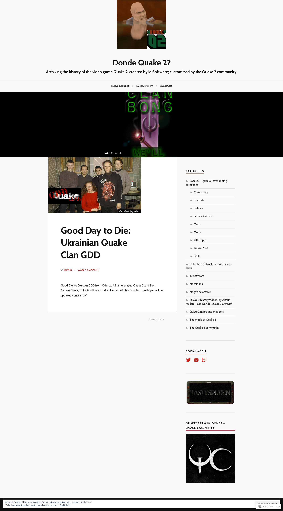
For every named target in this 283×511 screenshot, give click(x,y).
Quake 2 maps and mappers (207, 311)
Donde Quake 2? (141, 62)
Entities (198, 208)
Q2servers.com (144, 85)
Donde (68, 270)
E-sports (199, 200)
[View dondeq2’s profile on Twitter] (189, 360)
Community (201, 192)
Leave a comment (88, 270)
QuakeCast (166, 85)
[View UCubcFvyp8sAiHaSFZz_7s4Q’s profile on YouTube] (197, 360)
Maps (197, 224)
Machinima (196, 284)
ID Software (197, 275)
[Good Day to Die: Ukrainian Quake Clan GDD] (94, 212)
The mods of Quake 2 (203, 319)
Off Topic (200, 240)
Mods (197, 232)
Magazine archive (200, 292)
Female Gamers (203, 216)
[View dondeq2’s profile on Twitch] (204, 360)
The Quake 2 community (204, 327)
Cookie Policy (65, 505)
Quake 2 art (201, 248)
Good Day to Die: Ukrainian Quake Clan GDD (95, 242)
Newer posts (156, 319)
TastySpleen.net (120, 85)
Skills (197, 256)
